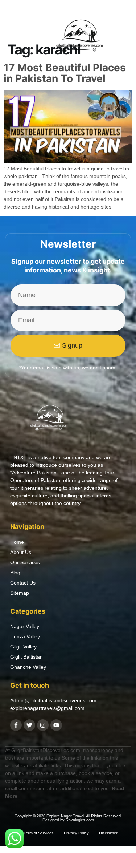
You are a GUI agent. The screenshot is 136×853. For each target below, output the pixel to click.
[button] (13, 37)
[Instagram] (43, 725)
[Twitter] (29, 725)
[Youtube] (56, 725)
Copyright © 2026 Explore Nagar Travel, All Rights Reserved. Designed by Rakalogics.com (68, 818)
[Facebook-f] (16, 725)
